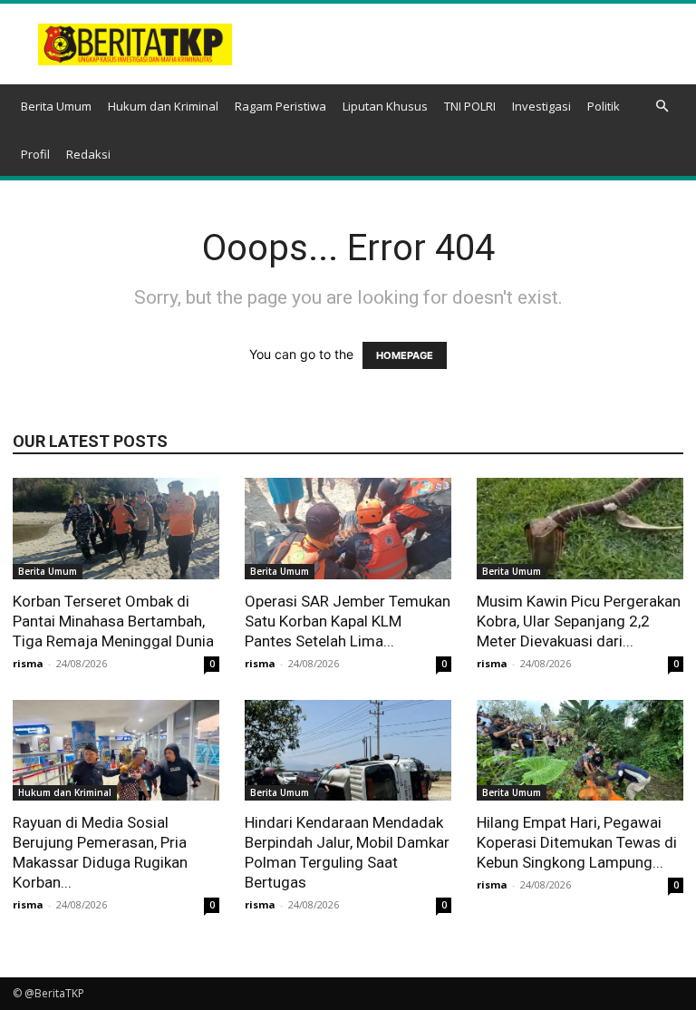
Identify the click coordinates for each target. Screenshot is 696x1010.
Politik (603, 106)
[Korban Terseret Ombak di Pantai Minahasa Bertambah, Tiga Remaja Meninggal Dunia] (116, 528)
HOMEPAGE (404, 355)
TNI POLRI (470, 106)
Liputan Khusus (385, 106)
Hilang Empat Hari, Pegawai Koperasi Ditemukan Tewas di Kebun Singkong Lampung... (577, 842)
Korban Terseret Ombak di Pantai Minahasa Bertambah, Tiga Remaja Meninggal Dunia (113, 621)
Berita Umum (56, 106)
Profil (35, 154)
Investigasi (541, 106)
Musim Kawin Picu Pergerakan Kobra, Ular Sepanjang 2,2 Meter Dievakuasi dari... (579, 621)
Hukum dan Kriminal (163, 106)
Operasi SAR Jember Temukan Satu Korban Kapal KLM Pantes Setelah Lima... (347, 621)
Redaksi (88, 154)
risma (28, 663)
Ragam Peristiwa (280, 106)
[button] (661, 106)
